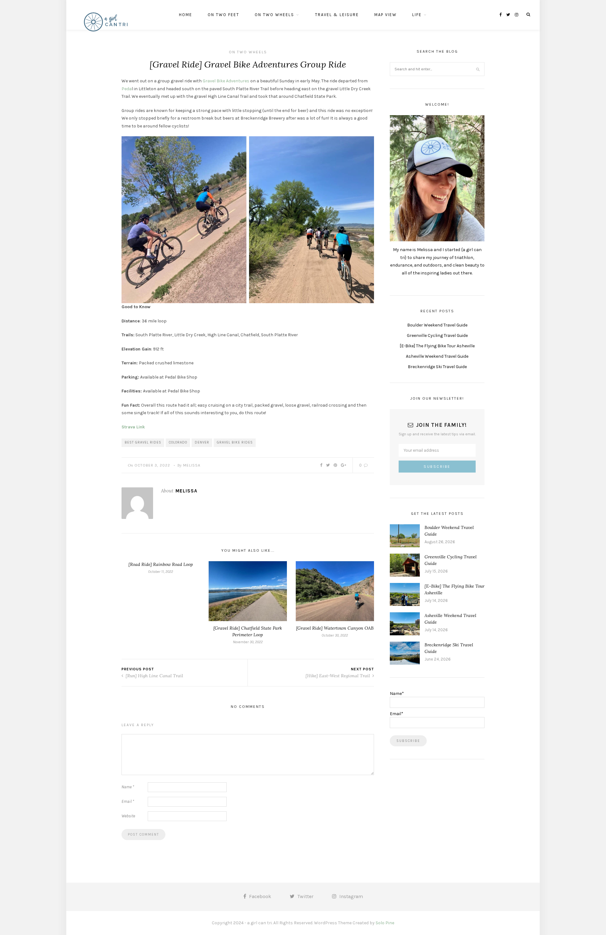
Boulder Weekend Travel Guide (437, 325)
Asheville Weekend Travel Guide (437, 356)
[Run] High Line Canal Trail (153, 676)
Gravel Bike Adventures (226, 81)
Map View (385, 14)
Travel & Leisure (337, 14)
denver (202, 442)
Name (128, 787)
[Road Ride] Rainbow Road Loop (160, 564)
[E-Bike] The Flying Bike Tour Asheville (437, 346)
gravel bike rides (235, 442)
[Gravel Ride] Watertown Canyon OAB (335, 628)
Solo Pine (385, 923)
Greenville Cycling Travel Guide (437, 335)
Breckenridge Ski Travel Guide (437, 366)
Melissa (191, 465)
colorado (178, 442)
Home (185, 14)
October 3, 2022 (152, 465)
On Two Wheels (274, 14)
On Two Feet (223, 14)
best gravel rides (143, 442)
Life (417, 14)
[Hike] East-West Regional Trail (338, 676)
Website (128, 816)
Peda (127, 88)
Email (128, 801)
